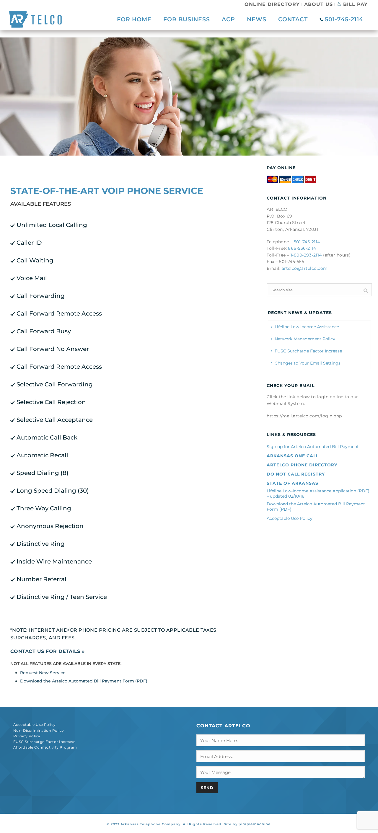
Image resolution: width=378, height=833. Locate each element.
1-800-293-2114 (306, 255)
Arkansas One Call (293, 455)
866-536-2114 (302, 248)
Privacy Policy (26, 736)
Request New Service (43, 672)
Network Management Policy (305, 339)
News (256, 19)
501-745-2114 (343, 19)
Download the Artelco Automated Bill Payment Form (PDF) (83, 681)
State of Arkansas (292, 483)
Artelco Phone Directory (302, 465)
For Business (186, 19)
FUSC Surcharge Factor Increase (308, 351)
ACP (228, 19)
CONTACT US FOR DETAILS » (47, 651)
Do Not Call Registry (296, 474)
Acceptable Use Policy (289, 518)
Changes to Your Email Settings (307, 363)
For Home (134, 19)
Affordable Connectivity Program (45, 747)
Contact (293, 19)
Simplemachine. (255, 824)
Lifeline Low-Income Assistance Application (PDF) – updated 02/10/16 (318, 493)
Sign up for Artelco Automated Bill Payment (313, 446)
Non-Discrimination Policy (38, 730)
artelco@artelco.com (305, 268)
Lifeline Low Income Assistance (307, 326)
